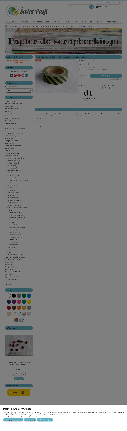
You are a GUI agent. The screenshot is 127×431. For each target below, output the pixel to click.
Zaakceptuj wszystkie (45, 420)
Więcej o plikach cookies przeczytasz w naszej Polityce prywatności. (22, 416)
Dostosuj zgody (30, 420)
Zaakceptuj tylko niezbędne (13, 420)
